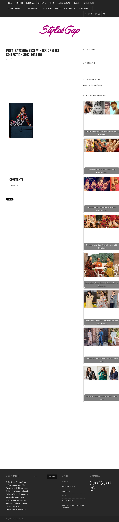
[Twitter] (88, 14)
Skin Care (42, 3)
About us (65, 482)
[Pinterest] (95, 14)
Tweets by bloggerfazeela (92, 85)
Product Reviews (14, 8)
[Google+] (92, 14)
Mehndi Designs (64, 3)
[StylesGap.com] (59, 30)
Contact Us (66, 491)
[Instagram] (99, 14)
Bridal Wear (89, 3)
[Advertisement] (40, 84)
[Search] (104, 14)
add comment (14, 59)
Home (10, 3)
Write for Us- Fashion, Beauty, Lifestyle (59, 8)
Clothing (19, 3)
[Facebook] (85, 14)
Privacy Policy (85, 8)
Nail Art (77, 3)
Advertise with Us (32, 8)
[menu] (110, 14)
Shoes (52, 3)
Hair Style (30, 3)
